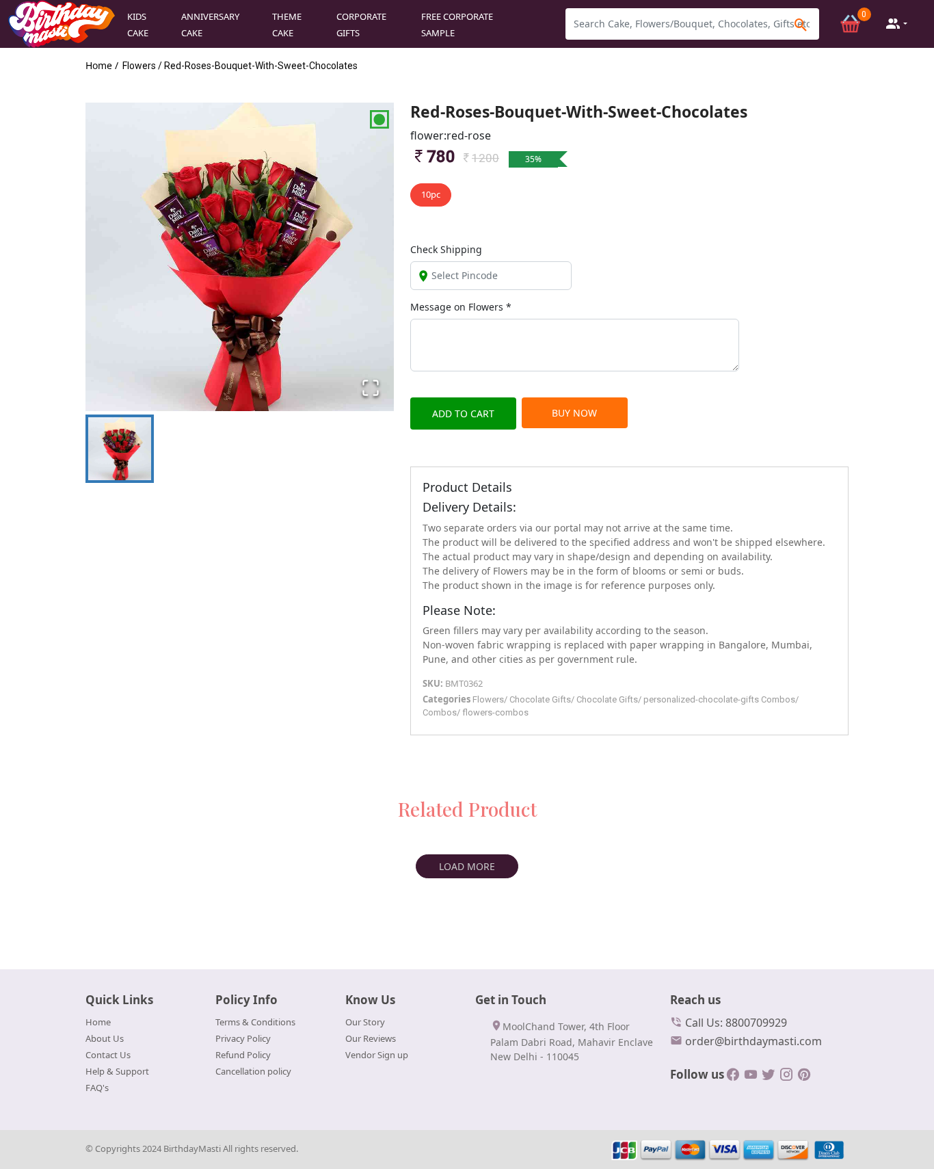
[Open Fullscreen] (370, 388)
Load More (467, 866)
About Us (104, 1038)
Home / (101, 65)
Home (98, 1022)
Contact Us (108, 1055)
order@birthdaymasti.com (752, 1041)
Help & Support (117, 1071)
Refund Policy (243, 1055)
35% (533, 159)
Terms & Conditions (255, 1022)
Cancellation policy (253, 1071)
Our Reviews (370, 1038)
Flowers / (142, 65)
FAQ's (97, 1087)
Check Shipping (446, 249)
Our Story (365, 1022)
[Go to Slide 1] (119, 449)
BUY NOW (574, 412)
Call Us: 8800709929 (734, 1022)
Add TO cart (463, 413)
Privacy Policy (243, 1038)
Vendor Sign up (376, 1055)
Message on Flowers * (460, 306)
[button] (239, 257)
